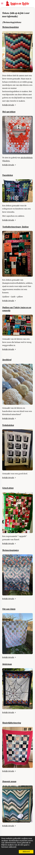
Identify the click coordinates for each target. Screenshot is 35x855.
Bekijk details (8, 105)
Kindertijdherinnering (11, 722)
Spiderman (7, 664)
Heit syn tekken (8, 111)
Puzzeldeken (7, 175)
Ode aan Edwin (8, 609)
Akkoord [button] (26, 852)
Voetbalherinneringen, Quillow (15, 226)
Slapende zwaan (9, 781)
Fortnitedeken (8, 425)
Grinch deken (8, 488)
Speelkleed (6, 359)
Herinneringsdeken (10, 27)
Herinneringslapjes (10, 550)
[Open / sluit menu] (2, 3)
